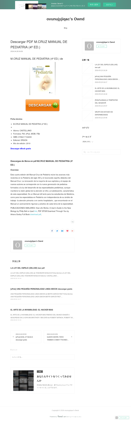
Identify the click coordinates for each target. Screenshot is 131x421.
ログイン (109, 4)
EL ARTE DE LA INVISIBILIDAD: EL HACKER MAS (31, 309)
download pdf (35, 214)
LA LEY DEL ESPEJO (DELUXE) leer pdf (27, 268)
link (35, 211)
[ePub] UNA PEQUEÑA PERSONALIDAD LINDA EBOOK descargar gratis (41, 289)
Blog (65, 28)
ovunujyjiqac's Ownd (65, 19)
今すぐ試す (94, 4)
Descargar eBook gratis (20, 148)
